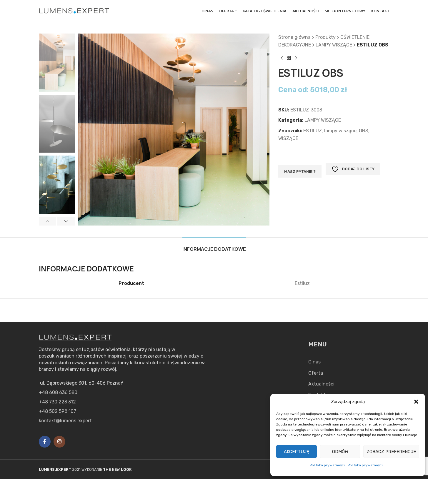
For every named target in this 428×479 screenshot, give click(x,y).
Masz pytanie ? (300, 171)
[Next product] (295, 57)
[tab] (214, 246)
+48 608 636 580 (58, 392)
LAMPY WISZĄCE (334, 45)
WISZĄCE (288, 138)
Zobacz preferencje (391, 451)
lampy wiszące (340, 130)
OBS (363, 130)
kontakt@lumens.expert (65, 420)
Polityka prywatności (327, 465)
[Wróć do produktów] (288, 57)
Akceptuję (296, 451)
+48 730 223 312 (57, 402)
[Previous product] (281, 57)
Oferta (315, 373)
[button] (416, 402)
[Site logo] (74, 10)
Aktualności (321, 384)
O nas (314, 362)
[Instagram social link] (59, 442)
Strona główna (294, 37)
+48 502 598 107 (57, 411)
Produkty (325, 37)
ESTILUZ (312, 130)
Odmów (340, 451)
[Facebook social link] (45, 442)
